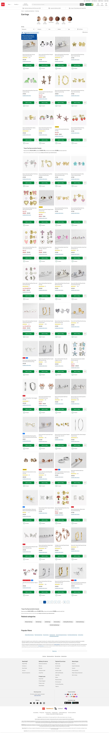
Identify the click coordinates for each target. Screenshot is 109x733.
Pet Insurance (58, 681)
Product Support (42, 680)
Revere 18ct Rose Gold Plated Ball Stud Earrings (45, 472)
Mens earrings (57, 656)
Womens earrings (50, 656)
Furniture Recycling (59, 684)
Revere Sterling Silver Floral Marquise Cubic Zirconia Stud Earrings (78, 583)
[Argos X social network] (37, 703)
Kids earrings (64, 656)
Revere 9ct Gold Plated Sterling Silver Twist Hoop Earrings (62, 582)
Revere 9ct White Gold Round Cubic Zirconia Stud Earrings (78, 284)
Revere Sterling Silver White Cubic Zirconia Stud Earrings (78, 510)
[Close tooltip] (35, 35)
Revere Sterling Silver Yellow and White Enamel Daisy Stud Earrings (29, 510)
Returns (40, 665)
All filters (81, 29)
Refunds (40, 668)
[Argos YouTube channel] (30, 703)
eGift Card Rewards (59, 672)
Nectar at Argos (58, 679)
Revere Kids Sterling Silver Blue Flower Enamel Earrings (77, 174)
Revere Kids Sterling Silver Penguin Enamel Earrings (46, 55)
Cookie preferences (63, 712)
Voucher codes (58, 670)
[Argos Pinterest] (40, 703)
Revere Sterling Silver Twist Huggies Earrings (30, 398)
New (49, 29)
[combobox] (55, 4)
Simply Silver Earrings (29, 634)
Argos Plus (41, 672)
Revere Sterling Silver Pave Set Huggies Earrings (61, 359)
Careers (73, 668)
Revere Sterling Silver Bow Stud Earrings (45, 284)
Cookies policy (55, 712)
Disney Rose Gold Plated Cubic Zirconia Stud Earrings (45, 397)
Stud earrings (41, 645)
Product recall (41, 683)
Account (23, 670)
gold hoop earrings (54, 649)
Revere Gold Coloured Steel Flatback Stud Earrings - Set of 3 (62, 435)
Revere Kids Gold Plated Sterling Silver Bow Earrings (61, 208)
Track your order (42, 670)
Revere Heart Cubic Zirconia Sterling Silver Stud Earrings (62, 321)
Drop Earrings (46, 634)
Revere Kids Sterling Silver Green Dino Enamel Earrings (30, 91)
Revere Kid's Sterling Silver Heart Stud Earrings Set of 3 (78, 248)
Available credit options (27, 61)
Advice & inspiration (26, 672)
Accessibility (35, 712)
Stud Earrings (52, 634)
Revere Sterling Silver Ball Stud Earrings (61, 397)
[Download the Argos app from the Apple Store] (67, 703)
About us (74, 663)
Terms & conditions (72, 712)
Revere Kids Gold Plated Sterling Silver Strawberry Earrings (77, 128)
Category (39, 29)
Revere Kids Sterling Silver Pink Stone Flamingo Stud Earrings (30, 174)
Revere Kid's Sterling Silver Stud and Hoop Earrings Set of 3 (30, 321)
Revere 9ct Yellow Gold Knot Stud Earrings (29, 472)
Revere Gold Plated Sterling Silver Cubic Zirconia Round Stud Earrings (30, 436)
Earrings (44, 656)
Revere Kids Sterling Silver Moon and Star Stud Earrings (30, 284)
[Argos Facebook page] (34, 703)
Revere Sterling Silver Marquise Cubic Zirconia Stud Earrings (30, 547)
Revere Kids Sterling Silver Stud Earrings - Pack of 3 (45, 248)
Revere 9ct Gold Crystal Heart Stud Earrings (46, 435)
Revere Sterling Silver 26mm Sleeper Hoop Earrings (78, 435)
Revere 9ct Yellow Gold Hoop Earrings (78, 545)
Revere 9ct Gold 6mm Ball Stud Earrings (77, 471)
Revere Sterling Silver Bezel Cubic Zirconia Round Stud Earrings (29, 361)
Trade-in (57, 686)
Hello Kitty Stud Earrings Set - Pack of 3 (30, 583)
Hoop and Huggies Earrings (61, 634)
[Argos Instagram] (44, 703)
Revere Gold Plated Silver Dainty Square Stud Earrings (29, 128)
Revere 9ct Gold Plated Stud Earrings (78, 321)
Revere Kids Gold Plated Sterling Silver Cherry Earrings (77, 91)
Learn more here (37, 695)
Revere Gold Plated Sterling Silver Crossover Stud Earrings (45, 174)
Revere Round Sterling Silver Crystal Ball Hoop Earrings (46, 359)
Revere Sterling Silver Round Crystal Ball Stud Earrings (62, 284)
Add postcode (27, 32)
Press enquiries (75, 670)
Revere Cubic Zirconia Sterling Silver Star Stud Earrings (78, 397)
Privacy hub (42, 712)
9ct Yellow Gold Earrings (72, 634)
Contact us (24, 665)
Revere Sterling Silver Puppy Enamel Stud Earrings (46, 210)
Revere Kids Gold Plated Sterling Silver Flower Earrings (77, 55)
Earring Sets (80, 634)
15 (64, 602)
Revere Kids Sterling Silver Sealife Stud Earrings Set (78, 359)
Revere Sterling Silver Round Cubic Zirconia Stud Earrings (62, 55)
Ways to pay (57, 663)
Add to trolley (28, 65)
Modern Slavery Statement (77, 672)
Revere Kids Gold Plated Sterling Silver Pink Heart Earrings (77, 208)
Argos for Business (76, 665)
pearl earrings (57, 644)
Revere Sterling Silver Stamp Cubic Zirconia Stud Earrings (46, 546)
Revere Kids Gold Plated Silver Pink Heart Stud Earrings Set (30, 248)
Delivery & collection (43, 663)
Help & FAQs (24, 663)
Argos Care (41, 678)
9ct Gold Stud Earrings (54, 636)
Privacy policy (48, 712)
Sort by (22, 26)
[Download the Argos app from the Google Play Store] (75, 703)
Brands (59, 29)
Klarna (56, 677)
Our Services (57, 665)
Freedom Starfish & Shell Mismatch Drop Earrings (46, 92)
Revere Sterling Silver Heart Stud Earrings (61, 248)
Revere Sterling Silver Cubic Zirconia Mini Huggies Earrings (62, 472)
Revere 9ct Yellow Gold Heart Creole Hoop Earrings (46, 321)
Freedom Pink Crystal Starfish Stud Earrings (62, 130)
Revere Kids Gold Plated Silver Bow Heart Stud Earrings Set (30, 208)
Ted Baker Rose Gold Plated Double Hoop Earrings (62, 546)
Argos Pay (57, 675)
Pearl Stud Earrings (38, 634)
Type (69, 29)
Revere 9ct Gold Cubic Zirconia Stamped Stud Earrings (29, 55)
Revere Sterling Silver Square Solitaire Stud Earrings (46, 508)
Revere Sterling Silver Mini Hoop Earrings (45, 582)
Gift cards (57, 668)
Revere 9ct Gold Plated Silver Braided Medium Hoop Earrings (62, 91)
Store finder (24, 668)
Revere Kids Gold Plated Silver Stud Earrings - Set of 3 (62, 508)
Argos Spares (41, 685)
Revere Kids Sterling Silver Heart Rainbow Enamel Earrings (45, 128)
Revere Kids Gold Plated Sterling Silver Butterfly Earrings (61, 174)
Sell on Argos (74, 675)
